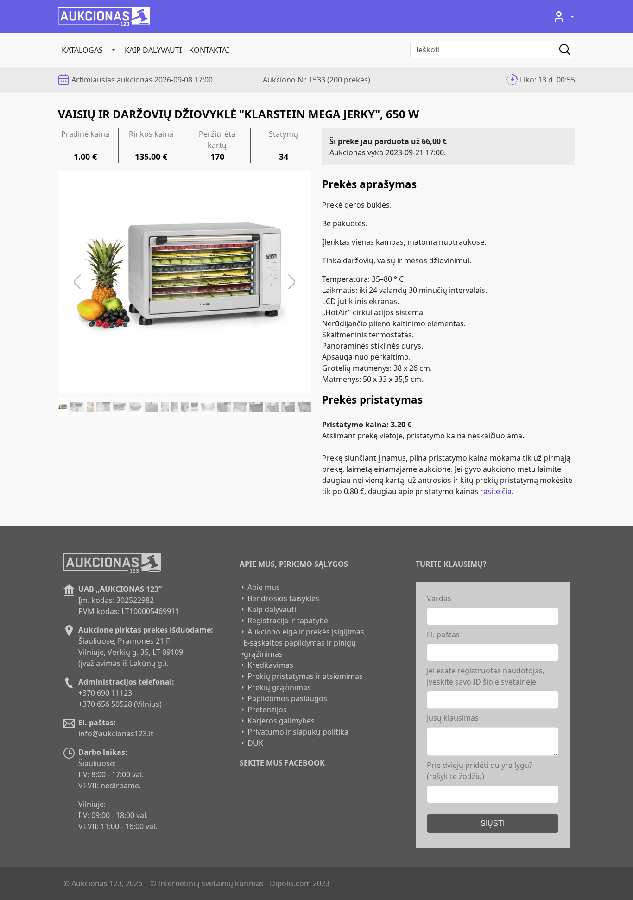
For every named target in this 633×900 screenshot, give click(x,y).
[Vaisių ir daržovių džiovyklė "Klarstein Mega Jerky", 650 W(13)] (224, 407)
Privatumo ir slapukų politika (297, 732)
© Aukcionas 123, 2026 (102, 883)
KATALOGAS (82, 50)
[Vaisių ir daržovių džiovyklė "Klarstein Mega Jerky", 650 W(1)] (63, 407)
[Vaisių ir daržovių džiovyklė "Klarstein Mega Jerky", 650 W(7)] (151, 407)
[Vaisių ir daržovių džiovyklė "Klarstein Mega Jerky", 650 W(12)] (208, 407)
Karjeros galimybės (281, 721)
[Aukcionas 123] (104, 16)
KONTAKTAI (209, 50)
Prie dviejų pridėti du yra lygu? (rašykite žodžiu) (479, 770)
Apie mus (263, 587)
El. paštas (443, 634)
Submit (557, 49)
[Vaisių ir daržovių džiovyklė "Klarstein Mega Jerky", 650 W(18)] (304, 407)
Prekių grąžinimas (279, 687)
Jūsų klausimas (453, 718)
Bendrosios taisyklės (283, 598)
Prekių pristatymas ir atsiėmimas (305, 676)
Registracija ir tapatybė (287, 620)
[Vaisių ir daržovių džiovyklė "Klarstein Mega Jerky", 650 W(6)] (136, 407)
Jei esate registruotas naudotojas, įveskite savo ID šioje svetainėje (485, 676)
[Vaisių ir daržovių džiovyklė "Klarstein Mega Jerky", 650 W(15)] (256, 407)
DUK (255, 743)
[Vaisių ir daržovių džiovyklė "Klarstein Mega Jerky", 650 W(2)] (77, 407)
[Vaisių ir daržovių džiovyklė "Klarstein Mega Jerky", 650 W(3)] (91, 407)
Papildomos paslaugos (287, 698)
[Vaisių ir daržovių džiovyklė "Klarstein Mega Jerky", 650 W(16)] (272, 407)
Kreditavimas (270, 665)
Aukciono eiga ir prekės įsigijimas (305, 632)
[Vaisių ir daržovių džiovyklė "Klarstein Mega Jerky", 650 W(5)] (120, 407)
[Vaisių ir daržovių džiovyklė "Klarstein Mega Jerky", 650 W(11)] (195, 407)
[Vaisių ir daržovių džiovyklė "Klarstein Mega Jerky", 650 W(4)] (103, 407)
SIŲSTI (493, 823)
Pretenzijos (267, 709)
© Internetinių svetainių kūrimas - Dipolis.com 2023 (239, 883)
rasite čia (496, 491)
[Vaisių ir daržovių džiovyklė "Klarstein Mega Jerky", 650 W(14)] (240, 407)
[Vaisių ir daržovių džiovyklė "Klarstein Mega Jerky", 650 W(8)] (165, 407)
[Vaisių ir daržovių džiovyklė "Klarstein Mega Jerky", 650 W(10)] (185, 407)
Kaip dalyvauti (153, 50)
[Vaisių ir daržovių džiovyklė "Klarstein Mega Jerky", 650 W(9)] (175, 407)
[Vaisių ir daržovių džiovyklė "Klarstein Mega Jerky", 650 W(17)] (288, 407)
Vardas (439, 598)
